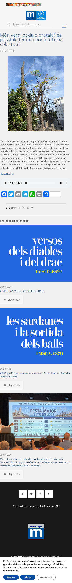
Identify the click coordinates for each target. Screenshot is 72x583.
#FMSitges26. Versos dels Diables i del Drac (22, 291)
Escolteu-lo (7, 174)
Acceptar (11, 577)
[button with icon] (23, 494)
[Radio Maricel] (23, 5)
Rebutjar (28, 577)
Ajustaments (46, 577)
